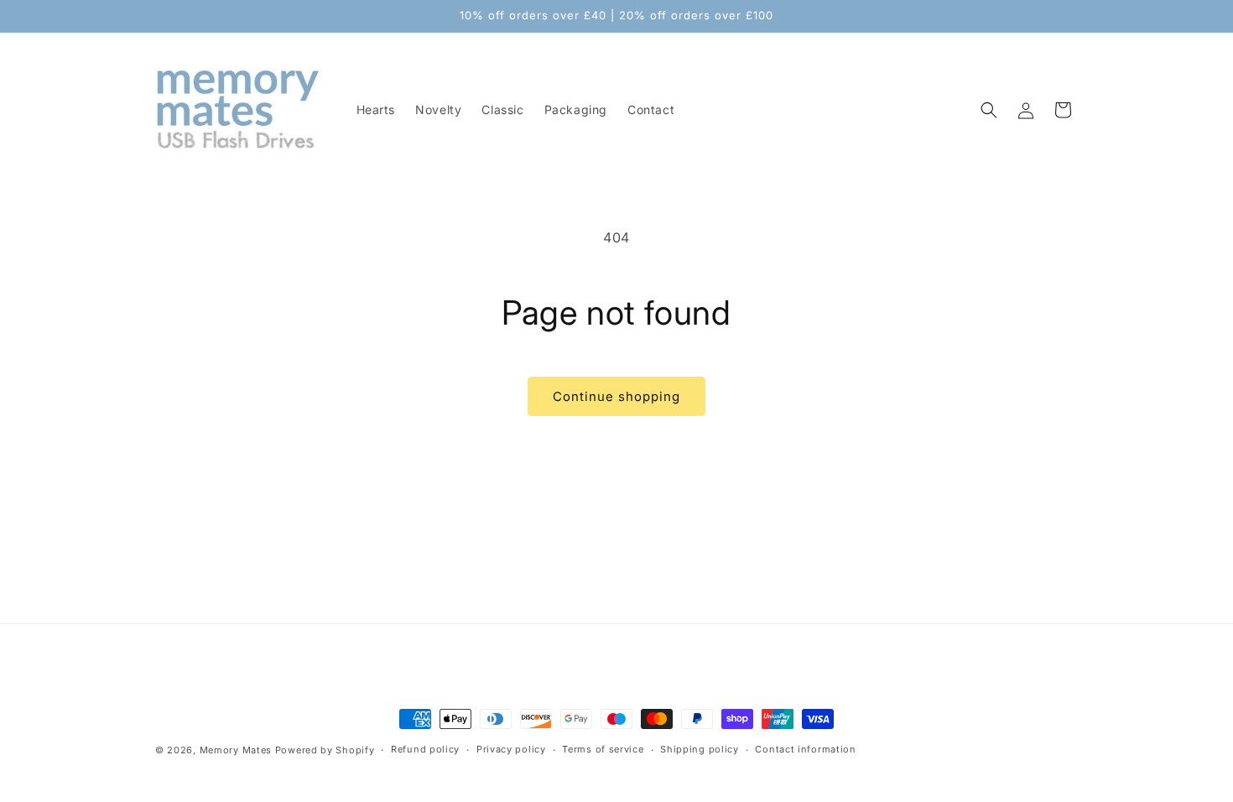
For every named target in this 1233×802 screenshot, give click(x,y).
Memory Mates (236, 750)
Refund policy (425, 749)
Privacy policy (511, 749)
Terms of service (602, 749)
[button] (988, 109)
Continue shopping (616, 396)
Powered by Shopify (325, 750)
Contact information (805, 749)
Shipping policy (699, 749)
